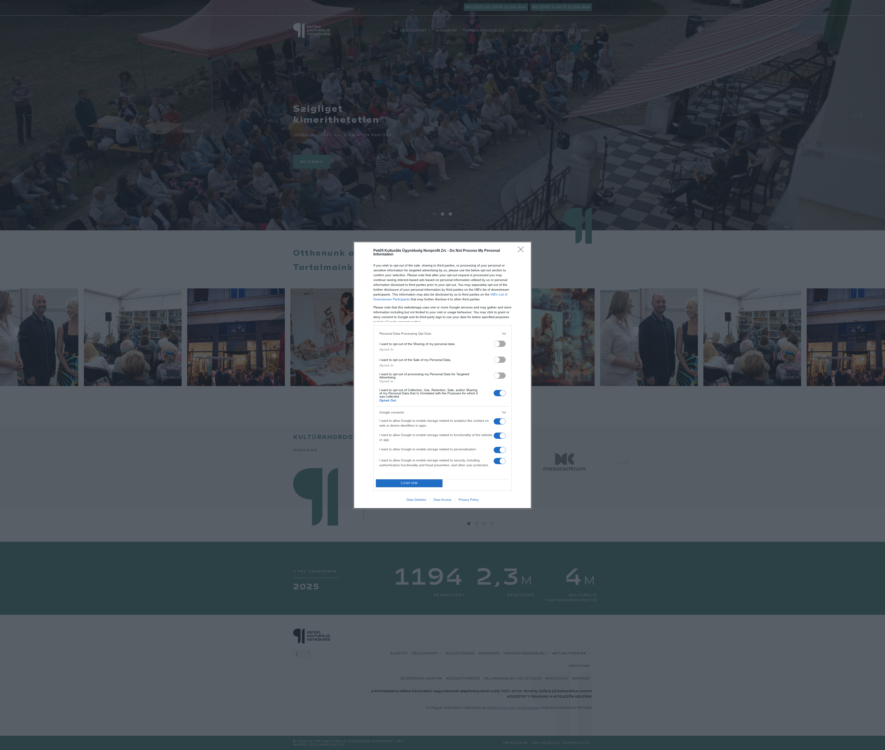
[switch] (500, 344)
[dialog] (442, 375)
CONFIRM (409, 483)
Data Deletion (416, 499)
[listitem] (442, 333)
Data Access (442, 499)
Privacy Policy (469, 499)
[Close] (522, 250)
